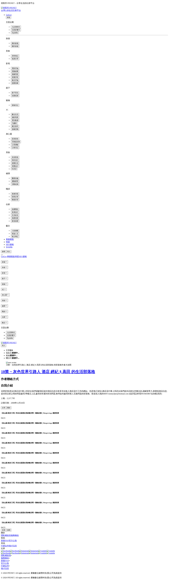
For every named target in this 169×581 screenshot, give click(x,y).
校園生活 (15, 163)
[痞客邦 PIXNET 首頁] (9, 343)
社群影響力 (16, 30)
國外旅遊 (15, 46)
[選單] (2, 254)
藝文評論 (15, 80)
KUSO (14, 169)
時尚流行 (15, 160)
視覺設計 (15, 166)
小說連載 (15, 231)
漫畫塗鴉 (15, 129)
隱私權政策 (6, 535)
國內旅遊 (15, 43)
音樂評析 (15, 77)
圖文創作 (15, 126)
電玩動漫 (15, 120)
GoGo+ (9, 15)
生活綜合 (15, 215)
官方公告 (13, 541)
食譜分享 (15, 59)
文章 (3, 408)
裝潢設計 (15, 212)
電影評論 (15, 68)
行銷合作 (5, 546)
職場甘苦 (15, 200)
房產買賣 (15, 218)
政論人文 (15, 234)
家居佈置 (15, 221)
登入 (8, 251)
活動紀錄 (15, 184)
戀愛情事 (15, 83)
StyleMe (15, 33)
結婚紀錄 (15, 96)
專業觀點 (10, 239)
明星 (8, 242)
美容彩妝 (15, 157)
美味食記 (15, 56)
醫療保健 (15, 178)
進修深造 (15, 194)
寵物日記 (15, 105)
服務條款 (15, 535)
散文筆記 (15, 237)
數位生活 (15, 114)
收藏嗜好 (15, 209)
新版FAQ (5, 541)
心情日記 (15, 148)
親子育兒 (15, 93)
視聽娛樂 (15, 71)
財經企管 (15, 197)
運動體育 (15, 181)
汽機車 (14, 123)
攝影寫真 (15, 117)
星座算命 (15, 139)
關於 (8, 408)
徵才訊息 (13, 546)
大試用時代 (16, 27)
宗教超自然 (16, 142)
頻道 (8, 17)
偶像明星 (15, 74)
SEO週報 (10, 244)
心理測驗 (15, 145)
